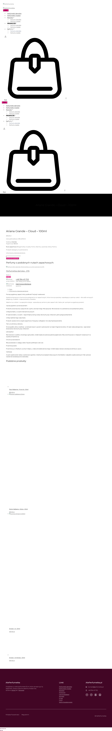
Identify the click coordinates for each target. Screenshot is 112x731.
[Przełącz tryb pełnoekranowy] (2, 728)
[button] (5, 100)
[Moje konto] (5, 36)
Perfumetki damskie (14, 13)
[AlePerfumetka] (9, 8)
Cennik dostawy (64, 694)
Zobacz (8, 277)
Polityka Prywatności (12, 714)
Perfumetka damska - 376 (17, 271)
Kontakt (61, 696)
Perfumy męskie (15, 21)
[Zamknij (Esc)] (5, 728)
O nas (61, 698)
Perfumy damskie (15, 19)
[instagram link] (91, 695)
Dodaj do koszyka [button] (21, 392)
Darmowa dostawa (23, 284)
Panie (13, 690)
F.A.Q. (61, 700)
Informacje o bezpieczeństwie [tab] (18, 291)
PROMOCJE (11, 23)
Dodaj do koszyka (12, 258)
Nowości (10, 18)
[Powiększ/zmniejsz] (0, 728)
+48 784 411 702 (22, 279)
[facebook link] (87, 695)
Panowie (21, 690)
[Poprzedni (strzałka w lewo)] (0, 730)
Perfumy (10, 29)
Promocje (62, 692)
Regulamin (25, 714)
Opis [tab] (10, 289)
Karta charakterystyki (65, 702)
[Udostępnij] (3, 728)
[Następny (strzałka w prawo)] (2, 730)
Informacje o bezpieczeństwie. (15, 253)
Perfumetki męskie (13, 15)
